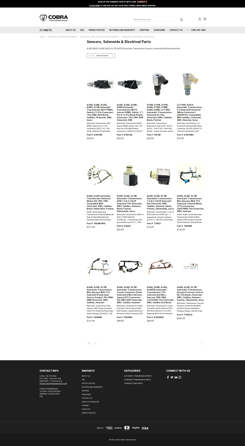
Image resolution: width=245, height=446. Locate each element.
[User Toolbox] (199, 18)
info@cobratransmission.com (53, 384)
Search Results (89, 413)
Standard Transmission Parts (137, 380)
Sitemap (85, 406)
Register (95, 402)
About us (71, 30)
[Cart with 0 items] (204, 18)
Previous (237, 437)
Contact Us (176, 30)
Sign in (85, 402)
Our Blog (86, 409)
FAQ (82, 30)
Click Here (94, 6)
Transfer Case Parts (133, 383)
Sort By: (91, 55)
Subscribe (159, 30)
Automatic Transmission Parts (138, 376)
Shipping (144, 30)
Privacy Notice (97, 30)
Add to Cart (100, 151)
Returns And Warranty (122, 30)
